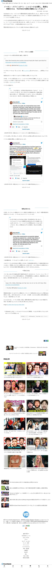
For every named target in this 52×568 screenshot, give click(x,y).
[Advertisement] (26, 40)
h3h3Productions (32, 316)
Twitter (27, 519)
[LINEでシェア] (36, 307)
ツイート (13, 82)
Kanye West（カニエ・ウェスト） (42, 316)
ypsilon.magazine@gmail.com (41, 521)
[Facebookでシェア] (46, 341)
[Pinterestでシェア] (40, 307)
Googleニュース (39, 519)
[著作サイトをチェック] (23, 526)
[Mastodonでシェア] (8, 307)
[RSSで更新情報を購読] (26, 528)
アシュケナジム (26, 70)
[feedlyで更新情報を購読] (29, 526)
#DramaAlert (9, 62)
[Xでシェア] (44, 341)
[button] (47, 307)
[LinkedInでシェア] (43, 307)
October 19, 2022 (23, 65)
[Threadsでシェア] (24, 307)
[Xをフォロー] (25, 526)
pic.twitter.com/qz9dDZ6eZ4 (12, 284)
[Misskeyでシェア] (16, 307)
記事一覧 (8, 522)
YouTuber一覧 (14, 522)
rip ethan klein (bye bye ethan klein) (15, 304)
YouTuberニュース (24, 316)
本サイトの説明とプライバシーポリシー (28, 522)
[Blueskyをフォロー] (27, 526)
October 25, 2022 (22, 288)
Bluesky (32, 519)
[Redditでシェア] (28, 307)
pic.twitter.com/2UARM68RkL (19, 62)
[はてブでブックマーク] (47, 341)
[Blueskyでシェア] (45, 341)
